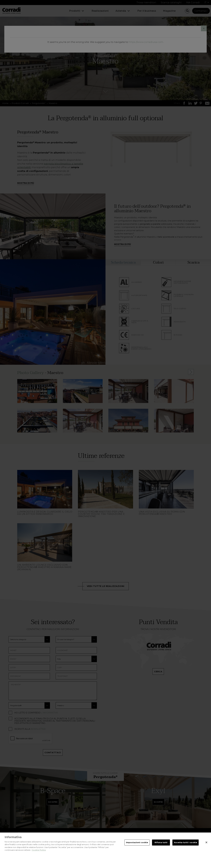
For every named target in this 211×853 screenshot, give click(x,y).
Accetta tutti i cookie (185, 842)
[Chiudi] (206, 842)
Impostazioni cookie (137, 842)
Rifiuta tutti (161, 842)
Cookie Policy (39, 850)
